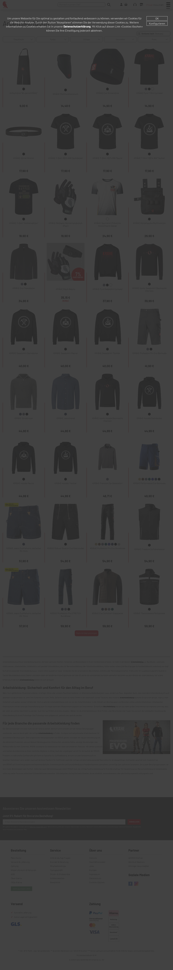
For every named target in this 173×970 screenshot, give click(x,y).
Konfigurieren (157, 23)
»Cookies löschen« (132, 26)
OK (157, 18)
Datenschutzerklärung (77, 26)
